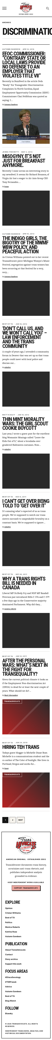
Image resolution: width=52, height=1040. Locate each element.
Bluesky (9, 1013)
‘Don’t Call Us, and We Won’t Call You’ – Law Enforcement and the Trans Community (24, 337)
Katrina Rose (11, 932)
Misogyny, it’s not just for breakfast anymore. (23, 160)
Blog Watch (10, 1001)
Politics (8, 922)
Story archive (11, 959)
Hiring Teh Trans (20, 747)
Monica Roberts (12, 927)
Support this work (13, 964)
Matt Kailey (8, 415)
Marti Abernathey (11, 695)
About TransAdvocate (15, 950)
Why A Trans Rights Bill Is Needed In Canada (23, 583)
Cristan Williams (13, 913)
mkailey (7, 367)
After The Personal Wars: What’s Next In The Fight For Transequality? (25, 667)
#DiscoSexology (13, 977)
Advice (8, 986)
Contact (9, 954)
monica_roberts (10, 609)
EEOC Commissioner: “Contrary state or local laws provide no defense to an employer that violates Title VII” (24, 65)
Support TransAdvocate (26, 888)
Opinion (8, 908)
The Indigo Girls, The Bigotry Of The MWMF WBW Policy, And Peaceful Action (25, 245)
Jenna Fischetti (10, 152)
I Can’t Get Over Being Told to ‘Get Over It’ (25, 503)
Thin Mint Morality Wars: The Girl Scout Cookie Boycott (25, 423)
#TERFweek (10, 982)
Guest (6, 768)
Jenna (6, 187)
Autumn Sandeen (11, 49)
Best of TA (7, 324)
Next (20, 820)
